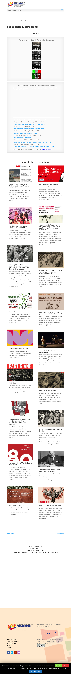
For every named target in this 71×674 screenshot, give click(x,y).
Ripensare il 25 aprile (16, 505)
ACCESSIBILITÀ (11, 643)
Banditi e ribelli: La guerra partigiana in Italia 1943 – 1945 (50, 313)
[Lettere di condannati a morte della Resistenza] (36, 65)
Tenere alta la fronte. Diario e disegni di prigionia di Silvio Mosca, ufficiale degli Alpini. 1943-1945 (50, 227)
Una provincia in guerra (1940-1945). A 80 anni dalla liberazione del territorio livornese (20, 422)
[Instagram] (18, 652)
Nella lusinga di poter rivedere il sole (50, 430)
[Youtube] (15, 652)
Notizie (14, 21)
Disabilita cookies (35, 671)
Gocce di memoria (15, 312)
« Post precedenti (12, 533)
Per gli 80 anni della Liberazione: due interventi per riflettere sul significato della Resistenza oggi (19, 266)
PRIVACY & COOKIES (13, 641)
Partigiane (12, 383)
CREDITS (9, 647)
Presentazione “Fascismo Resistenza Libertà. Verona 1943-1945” (19, 185)
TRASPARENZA (11, 639)
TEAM (8, 645)
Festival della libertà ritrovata (50, 506)
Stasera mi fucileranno (47, 391)
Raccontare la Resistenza (48, 184)
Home (9, 21)
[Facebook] (8, 652)
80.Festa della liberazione (18, 348)
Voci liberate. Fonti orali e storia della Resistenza (18, 227)
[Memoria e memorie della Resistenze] (36, 46)
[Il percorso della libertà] (36, 74)
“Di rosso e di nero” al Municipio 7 (47, 351)
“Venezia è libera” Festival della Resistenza (20, 464)
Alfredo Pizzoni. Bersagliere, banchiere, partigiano (49, 470)
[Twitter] (12, 652)
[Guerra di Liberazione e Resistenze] (36, 55)
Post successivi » (59, 533)
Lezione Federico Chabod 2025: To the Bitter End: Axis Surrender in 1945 (50, 272)
